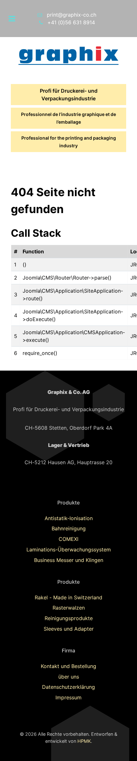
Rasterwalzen (69, 607)
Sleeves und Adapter (69, 629)
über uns (68, 676)
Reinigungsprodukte (69, 618)
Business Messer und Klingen (68, 560)
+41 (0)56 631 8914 (71, 22)
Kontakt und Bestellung (68, 666)
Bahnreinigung (69, 528)
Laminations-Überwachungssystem (68, 549)
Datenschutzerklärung (68, 687)
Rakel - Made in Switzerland (68, 597)
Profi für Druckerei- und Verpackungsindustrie (68, 95)
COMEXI (68, 539)
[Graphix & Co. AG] (68, 55)
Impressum (68, 697)
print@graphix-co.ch (71, 15)
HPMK (84, 741)
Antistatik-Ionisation (69, 518)
